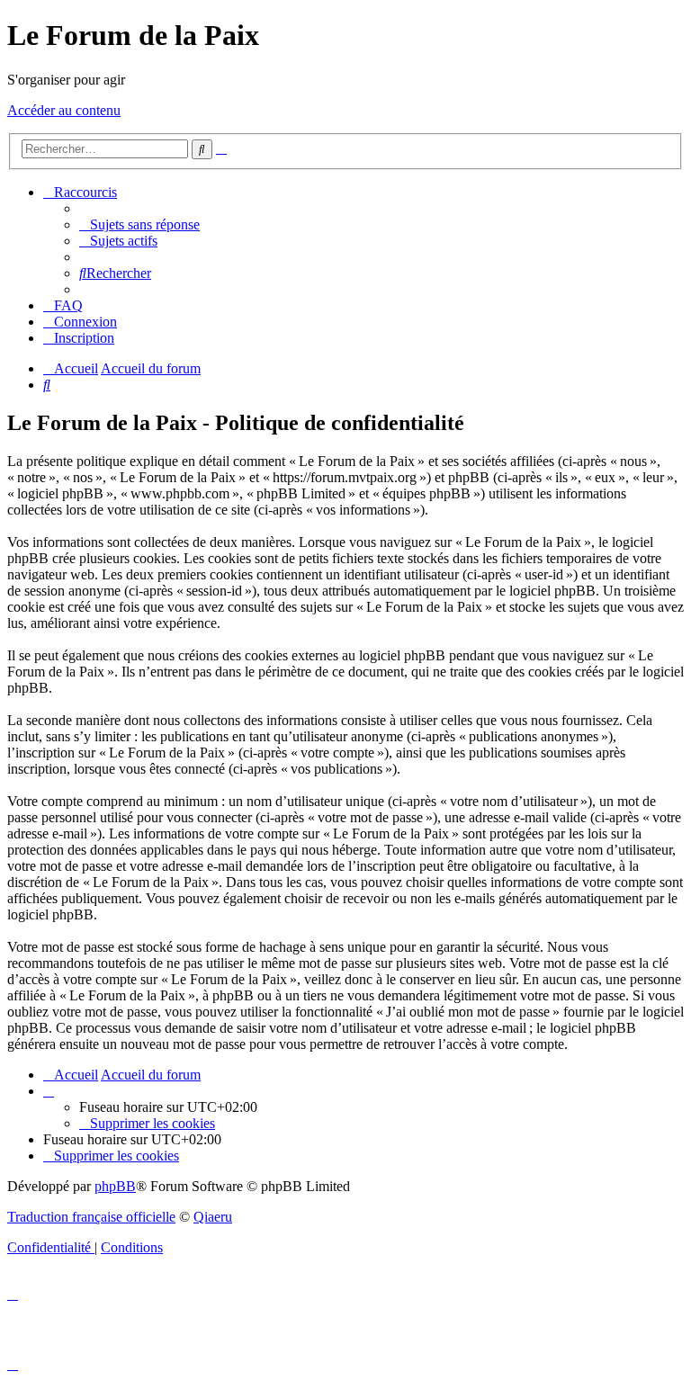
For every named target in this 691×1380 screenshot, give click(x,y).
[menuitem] (139, 224)
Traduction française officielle (91, 1216)
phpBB (115, 1186)
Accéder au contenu (64, 110)
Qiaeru (212, 1216)
